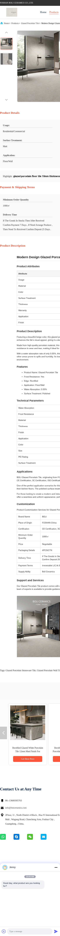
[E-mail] (47, 839)
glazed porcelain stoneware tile (21, 670)
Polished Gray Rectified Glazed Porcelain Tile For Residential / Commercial (27, 751)
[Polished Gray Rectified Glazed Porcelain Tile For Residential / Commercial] (27, 722)
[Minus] (56, 867)
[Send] (56, 931)
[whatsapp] (7, 839)
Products (54, 12)
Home (43, 12)
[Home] (11, 12)
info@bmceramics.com (16, 808)
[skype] (20, 839)
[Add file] (4, 931)
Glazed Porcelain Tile (30, 23)
